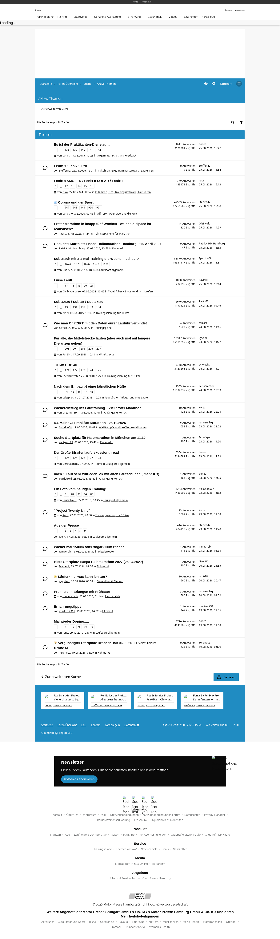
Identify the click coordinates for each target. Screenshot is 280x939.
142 (98, 149)
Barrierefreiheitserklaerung (113, 820)
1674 (68, 264)
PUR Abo (128, 834)
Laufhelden (191, 16)
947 (67, 207)
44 (66, 391)
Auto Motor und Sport (71, 921)
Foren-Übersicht (67, 725)
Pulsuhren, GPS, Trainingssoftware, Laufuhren (126, 170)
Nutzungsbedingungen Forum (161, 814)
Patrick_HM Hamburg (72, 248)
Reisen (115, 834)
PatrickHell (65, 478)
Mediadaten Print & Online (131, 863)
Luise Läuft (63, 280)
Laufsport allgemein (111, 270)
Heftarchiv (158, 863)
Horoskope (208, 16)
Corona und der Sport (76, 202)
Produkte (146, 2)
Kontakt (57, 814)
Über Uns (72, 814)
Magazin (55, 834)
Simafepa (204, 437)
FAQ (83, 725)
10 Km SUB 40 (65, 365)
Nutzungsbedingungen (124, 814)
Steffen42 (65, 170)
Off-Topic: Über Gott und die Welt (117, 213)
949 (83, 207)
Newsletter (180, 849)
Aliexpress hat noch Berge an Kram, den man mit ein (113, 699)
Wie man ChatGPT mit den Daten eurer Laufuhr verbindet (100, 323)
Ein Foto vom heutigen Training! (80, 489)
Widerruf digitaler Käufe (185, 834)
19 (79, 285)
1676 (87, 264)
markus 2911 (67, 611)
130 (67, 307)
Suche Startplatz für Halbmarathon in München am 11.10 (100, 438)
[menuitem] (226, 84)
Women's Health (159, 927)
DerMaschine (70, 464)
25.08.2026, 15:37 (155, 705)
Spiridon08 (205, 258)
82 (72, 494)
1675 (77, 264)
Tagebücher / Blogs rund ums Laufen (130, 291)
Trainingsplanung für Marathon (112, 233)
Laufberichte (112, 596)
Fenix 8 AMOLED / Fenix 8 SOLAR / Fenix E (89, 181)
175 (98, 370)
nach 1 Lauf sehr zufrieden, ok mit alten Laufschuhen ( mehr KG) (106, 474)
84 (85, 494)
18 (72, 285)
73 (79, 626)
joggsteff (64, 581)
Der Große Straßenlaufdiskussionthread (86, 452)
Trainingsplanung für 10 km (112, 313)
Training (62, 16)
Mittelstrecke (106, 354)
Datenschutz (131, 725)
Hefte (135, 2)
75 (91, 626)
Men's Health (191, 921)
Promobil (116, 927)
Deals (165, 849)
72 (72, 626)
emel (65, 313)
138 (67, 149)
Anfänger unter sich (116, 412)
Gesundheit (155, 16)
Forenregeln (112, 725)
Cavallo (123, 921)
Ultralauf (107, 611)
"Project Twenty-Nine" (72, 511)
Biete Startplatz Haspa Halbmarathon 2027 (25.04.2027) (98, 562)
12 (66, 186)
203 (67, 348)
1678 (105, 264)
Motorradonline (212, 921)
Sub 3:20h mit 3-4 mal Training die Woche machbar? (96, 259)
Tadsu (62, 233)
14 (79, 186)
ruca (65, 192)
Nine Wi (203, 561)
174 (90, 370)
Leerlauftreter (70, 376)
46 (79, 391)
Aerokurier (47, 921)
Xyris (202, 407)
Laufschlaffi (69, 500)
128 (98, 458)
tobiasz (203, 323)
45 (72, 391)
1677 (96, 264)
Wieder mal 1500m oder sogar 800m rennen (89, 547)
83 (79, 494)
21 (91, 285)
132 (83, 307)
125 (75, 458)
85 (91, 494)
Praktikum (140, 820)
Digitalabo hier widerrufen (167, 820)
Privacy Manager (214, 814)
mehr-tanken (170, 921)
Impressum (89, 814)
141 (90, 149)
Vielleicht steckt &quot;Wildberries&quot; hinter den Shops (67, 699)
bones (66, 155)
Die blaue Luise (71, 291)
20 (85, 285)
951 (98, 207)
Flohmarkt (118, 248)
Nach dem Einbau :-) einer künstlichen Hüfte (90, 386)
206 (90, 348)
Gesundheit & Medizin (110, 581)
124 (67, 458)
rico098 (203, 576)
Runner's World (135, 927)
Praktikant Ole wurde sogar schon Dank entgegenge (160, 699)
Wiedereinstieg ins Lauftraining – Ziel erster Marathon (98, 408)
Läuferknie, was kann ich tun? (82, 577)
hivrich (63, 328)
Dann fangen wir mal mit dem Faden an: (206, 699)
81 (66, 494)
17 (66, 285)
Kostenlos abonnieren (79, 779)
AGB (103, 814)
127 (90, 458)
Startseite (47, 725)
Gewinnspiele (149, 849)
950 (90, 207)
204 (75, 348)
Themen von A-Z (126, 849)
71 (66, 626)
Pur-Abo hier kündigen (152, 834)
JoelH (62, 536)
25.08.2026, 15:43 (112, 705)
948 (75, 207)
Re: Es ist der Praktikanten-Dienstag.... (67, 695)
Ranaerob (65, 551)
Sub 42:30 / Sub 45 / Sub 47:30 (78, 302)
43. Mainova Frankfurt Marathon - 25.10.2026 (90, 423)
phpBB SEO (66, 733)
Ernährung (134, 16)
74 (85, 626)
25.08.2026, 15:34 (205, 705)
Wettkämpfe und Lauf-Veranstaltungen (122, 427)
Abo (67, 834)
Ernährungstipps (67, 606)
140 (83, 149)
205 (83, 348)
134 (98, 307)
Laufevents (80, 16)
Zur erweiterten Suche (55, 109)
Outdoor (231, 921)
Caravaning (107, 921)
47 (85, 391)
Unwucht (204, 364)
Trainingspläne (44, 16)
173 (83, 370)
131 (75, 307)
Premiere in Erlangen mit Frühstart (82, 592)
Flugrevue (138, 921)
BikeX (92, 921)
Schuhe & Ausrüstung (107, 16)
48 (91, 391)
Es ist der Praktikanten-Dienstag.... (82, 144)
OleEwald (204, 223)
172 (75, 370)
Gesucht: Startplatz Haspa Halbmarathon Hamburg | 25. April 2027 (107, 244)
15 (85, 186)
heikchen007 (206, 488)
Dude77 (67, 270)
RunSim (66, 354)
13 (72, 186)
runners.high (206, 422)
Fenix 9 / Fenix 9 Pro (70, 166)
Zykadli (203, 338)
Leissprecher (69, 397)
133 (90, 307)
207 (98, 348)
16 (91, 186)
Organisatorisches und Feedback (116, 155)
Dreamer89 (69, 412)
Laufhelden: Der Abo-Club (90, 834)
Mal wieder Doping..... (71, 621)
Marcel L (64, 566)
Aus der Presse (66, 525)
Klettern (153, 921)
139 (75, 149)
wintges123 (66, 442)
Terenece (64, 652)
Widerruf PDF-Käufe (217, 834)
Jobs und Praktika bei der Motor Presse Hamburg (140, 878)
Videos (173, 16)
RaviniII (203, 280)
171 (67, 370)
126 (83, 458)
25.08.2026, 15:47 (62, 705)
